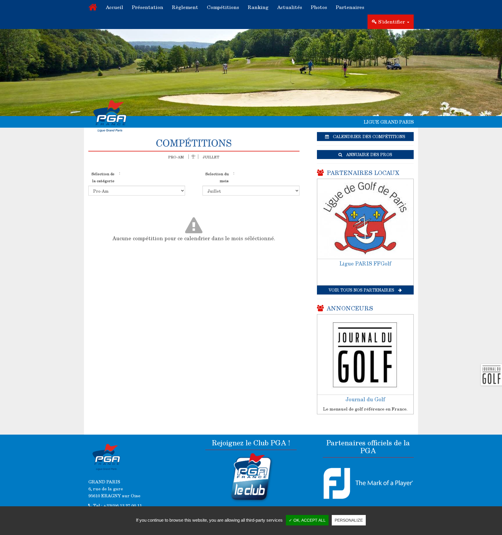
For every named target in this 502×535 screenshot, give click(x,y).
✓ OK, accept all (307, 520)
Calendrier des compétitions (368, 136)
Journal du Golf (365, 399)
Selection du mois (217, 177)
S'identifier (391, 21)
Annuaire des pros (368, 154)
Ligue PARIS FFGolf (365, 263)
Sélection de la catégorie (103, 177)
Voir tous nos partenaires (362, 290)
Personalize (349, 520)
